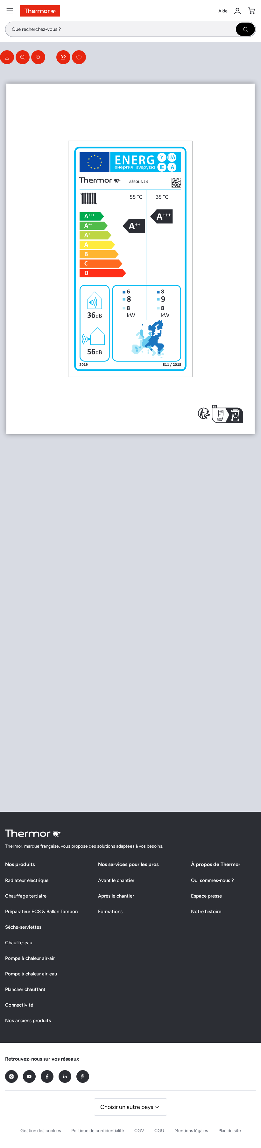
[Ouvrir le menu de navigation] (10, 11)
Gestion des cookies (40, 1130)
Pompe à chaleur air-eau (31, 974)
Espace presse (206, 896)
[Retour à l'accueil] (33, 833)
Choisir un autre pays (126, 1107)
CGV (139, 1130)
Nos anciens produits (28, 1020)
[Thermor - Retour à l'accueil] (40, 11)
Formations (110, 911)
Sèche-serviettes (23, 927)
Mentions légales (191, 1130)
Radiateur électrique (26, 880)
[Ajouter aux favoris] (79, 57)
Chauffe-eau (18, 943)
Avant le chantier (116, 880)
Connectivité (19, 1005)
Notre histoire (206, 911)
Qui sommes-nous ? (212, 880)
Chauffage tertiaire (25, 896)
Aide (223, 11)
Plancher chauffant (25, 989)
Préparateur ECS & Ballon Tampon (41, 911)
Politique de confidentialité (97, 1130)
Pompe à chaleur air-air (30, 958)
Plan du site (229, 1130)
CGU (159, 1130)
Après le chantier (116, 896)
